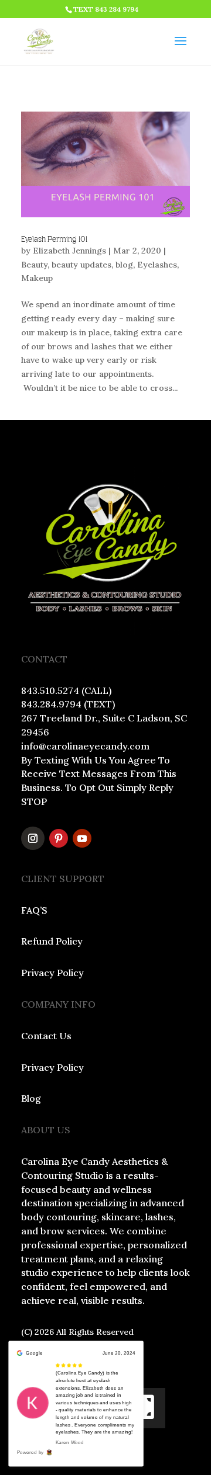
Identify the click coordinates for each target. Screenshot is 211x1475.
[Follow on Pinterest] (58, 838)
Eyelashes (157, 264)
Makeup (37, 278)
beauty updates (81, 264)
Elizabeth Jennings (69, 250)
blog (124, 264)
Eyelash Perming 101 (54, 239)
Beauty (34, 264)
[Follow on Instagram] (33, 838)
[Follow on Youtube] (82, 838)
